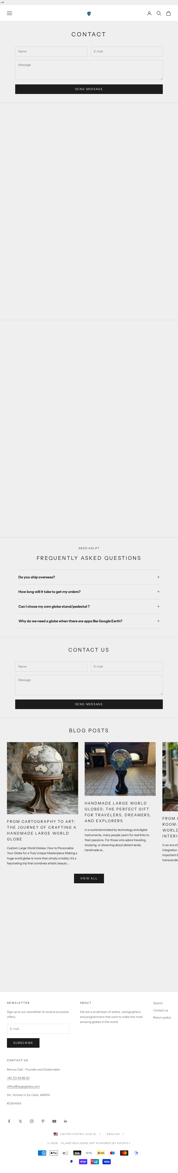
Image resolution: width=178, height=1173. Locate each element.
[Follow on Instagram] (32, 1121)
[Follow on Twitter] (20, 1121)
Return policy (162, 1017)
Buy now (88, 516)
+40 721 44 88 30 (18, 1078)
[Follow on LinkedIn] (65, 1121)
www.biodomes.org (89, 982)
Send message (89, 89)
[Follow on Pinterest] (43, 1121)
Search (158, 1003)
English (113, 1134)
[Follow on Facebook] (9, 1121)
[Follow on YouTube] (54, 1121)
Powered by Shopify (113, 1143)
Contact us (160, 1010)
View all (89, 878)
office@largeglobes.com (23, 1086)
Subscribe (23, 1042)
